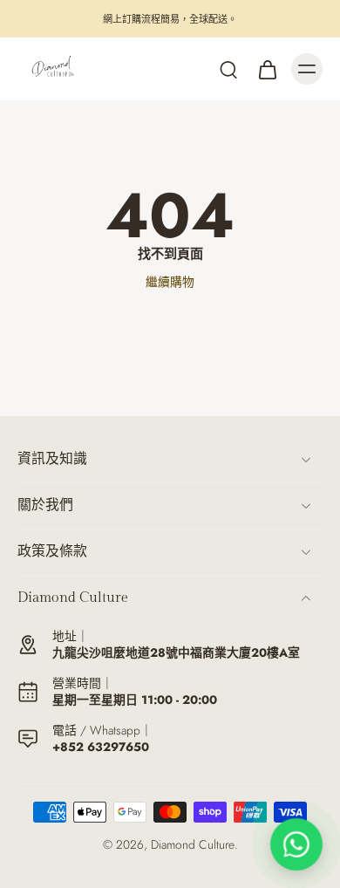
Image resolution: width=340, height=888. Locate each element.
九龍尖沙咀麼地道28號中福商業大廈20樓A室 (176, 652)
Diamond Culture (193, 844)
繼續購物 (170, 281)
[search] (228, 68)
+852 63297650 (100, 746)
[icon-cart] (267, 68)
